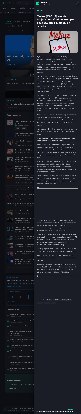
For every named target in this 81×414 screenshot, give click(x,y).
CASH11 (49, 299)
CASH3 (53, 303)
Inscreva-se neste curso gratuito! (53, 140)
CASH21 (47, 303)
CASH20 (40, 303)
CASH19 (69, 299)
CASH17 (56, 299)
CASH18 (62, 299)
